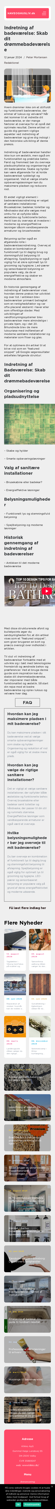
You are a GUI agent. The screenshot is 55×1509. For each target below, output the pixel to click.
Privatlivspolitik (32, 1504)
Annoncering (27, 1481)
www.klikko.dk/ (30, 1465)
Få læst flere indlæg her (27, 908)
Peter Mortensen (36, 57)
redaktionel (11, 62)
